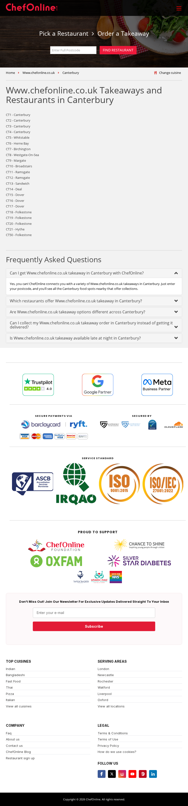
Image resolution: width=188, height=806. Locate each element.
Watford (104, 687)
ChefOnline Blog (18, 752)
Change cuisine (170, 72)
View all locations (111, 706)
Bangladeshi (15, 675)
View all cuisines (19, 706)
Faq (9, 733)
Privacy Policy (108, 746)
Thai (9, 687)
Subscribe (94, 626)
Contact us (14, 746)
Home (10, 72)
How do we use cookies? (117, 752)
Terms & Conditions (113, 733)
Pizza (10, 694)
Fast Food (13, 681)
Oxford (103, 700)
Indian (10, 669)
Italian (10, 700)
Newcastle (106, 675)
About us (13, 739)
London (103, 669)
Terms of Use (108, 739)
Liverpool (105, 694)
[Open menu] (179, 8)
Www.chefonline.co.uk (39, 72)
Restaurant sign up (20, 758)
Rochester (105, 681)
